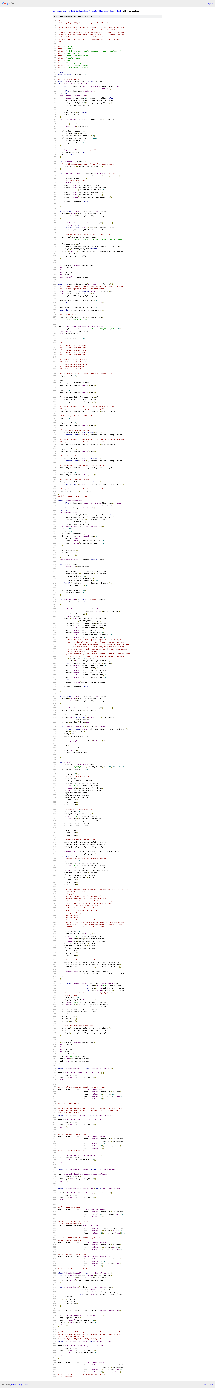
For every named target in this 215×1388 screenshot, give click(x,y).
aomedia (57, 11)
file (98, 16)
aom (65, 11)
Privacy (19, 1385)
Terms (26, 1385)
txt (205, 1385)
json (211, 1385)
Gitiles (13, 1385)
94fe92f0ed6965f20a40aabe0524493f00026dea (91, 11)
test (119, 11)
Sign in (210, 3)
